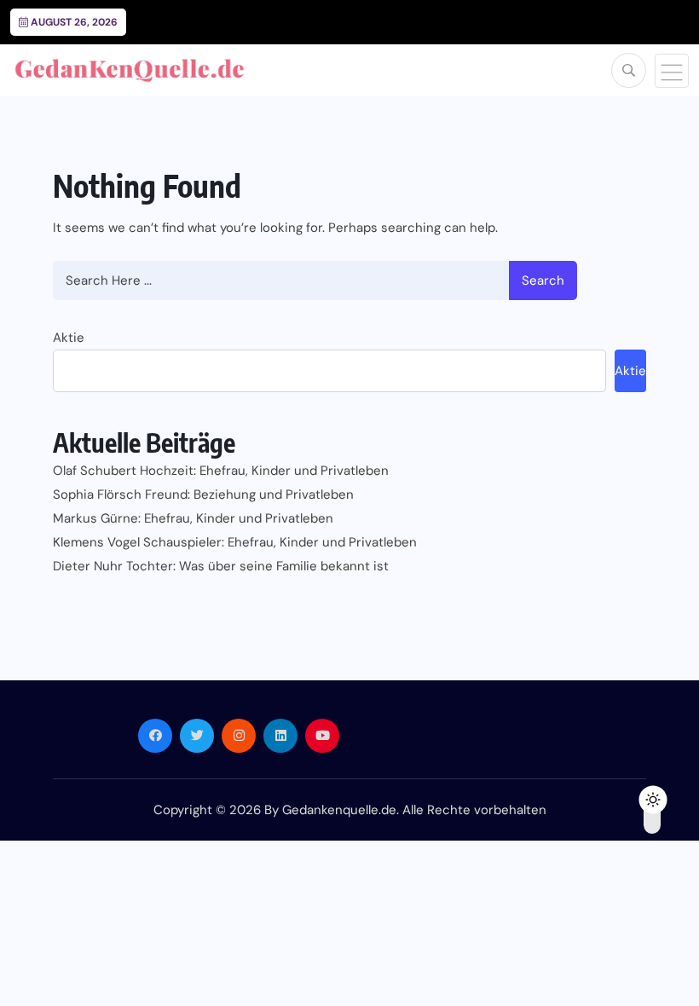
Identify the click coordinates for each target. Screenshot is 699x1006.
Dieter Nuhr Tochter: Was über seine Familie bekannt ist (221, 566)
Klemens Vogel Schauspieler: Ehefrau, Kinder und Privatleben (235, 542)
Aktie (68, 337)
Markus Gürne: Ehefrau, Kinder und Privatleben (193, 518)
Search (543, 280)
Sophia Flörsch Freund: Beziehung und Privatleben (203, 494)
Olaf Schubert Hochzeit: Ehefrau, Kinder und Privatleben (221, 470)
